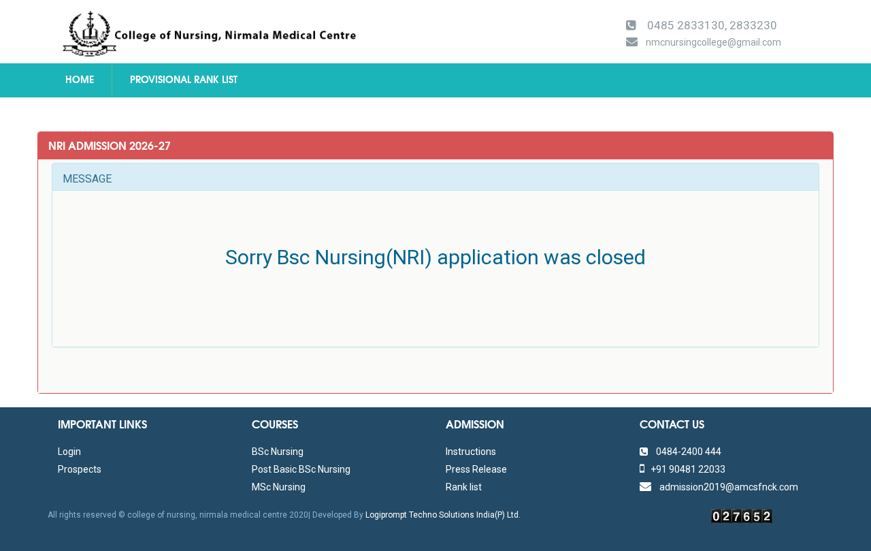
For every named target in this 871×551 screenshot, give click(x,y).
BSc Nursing (277, 451)
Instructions (471, 451)
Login (69, 451)
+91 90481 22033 (684, 469)
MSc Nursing (279, 487)
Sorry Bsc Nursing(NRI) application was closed (435, 257)
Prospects (79, 469)
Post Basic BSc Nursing (301, 469)
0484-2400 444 (684, 451)
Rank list (464, 487)
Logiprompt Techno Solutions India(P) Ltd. (443, 515)
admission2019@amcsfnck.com (724, 487)
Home (79, 79)
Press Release (476, 469)
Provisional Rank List (183, 79)
